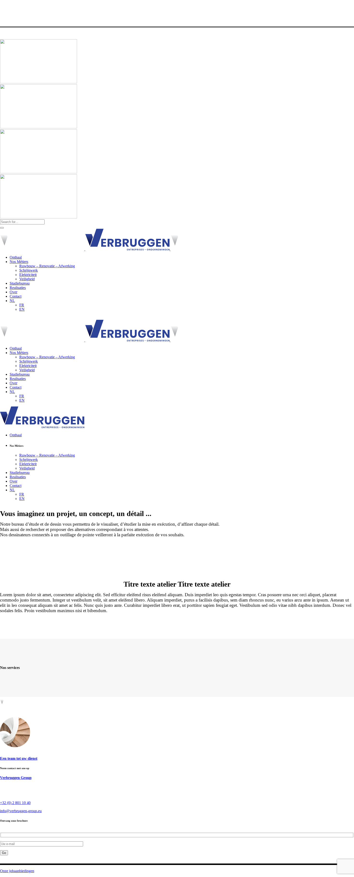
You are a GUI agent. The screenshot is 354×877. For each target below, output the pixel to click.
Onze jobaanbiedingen (17, 871)
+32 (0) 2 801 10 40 (15, 803)
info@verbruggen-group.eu (21, 811)
